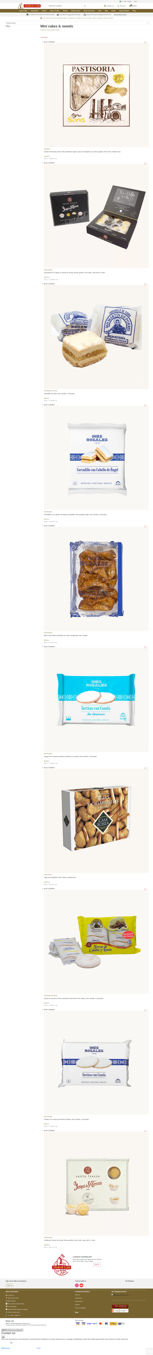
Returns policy (12, 1301)
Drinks (113, 10)
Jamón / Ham (23, 10)
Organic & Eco (75, 10)
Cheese (44, 10)
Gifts (99, 10)
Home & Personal (89, 10)
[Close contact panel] (3, 1336)
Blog (134, 10)
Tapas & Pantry (54, 10)
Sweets (65, 10)
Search (68, 6)
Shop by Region (124, 10)
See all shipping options (120, 14)
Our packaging (12, 1306)
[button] (94, 37)
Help (135, 1)
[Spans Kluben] (23, 6)
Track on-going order (14, 1312)
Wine (106, 10)
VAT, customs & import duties (16, 1303)
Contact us (11, 1295)
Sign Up (9, 1285)
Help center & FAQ (13, 1298)
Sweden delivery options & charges (17, 1309)
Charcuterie (34, 10)
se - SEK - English (13, 1315)
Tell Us (97, 1264)
